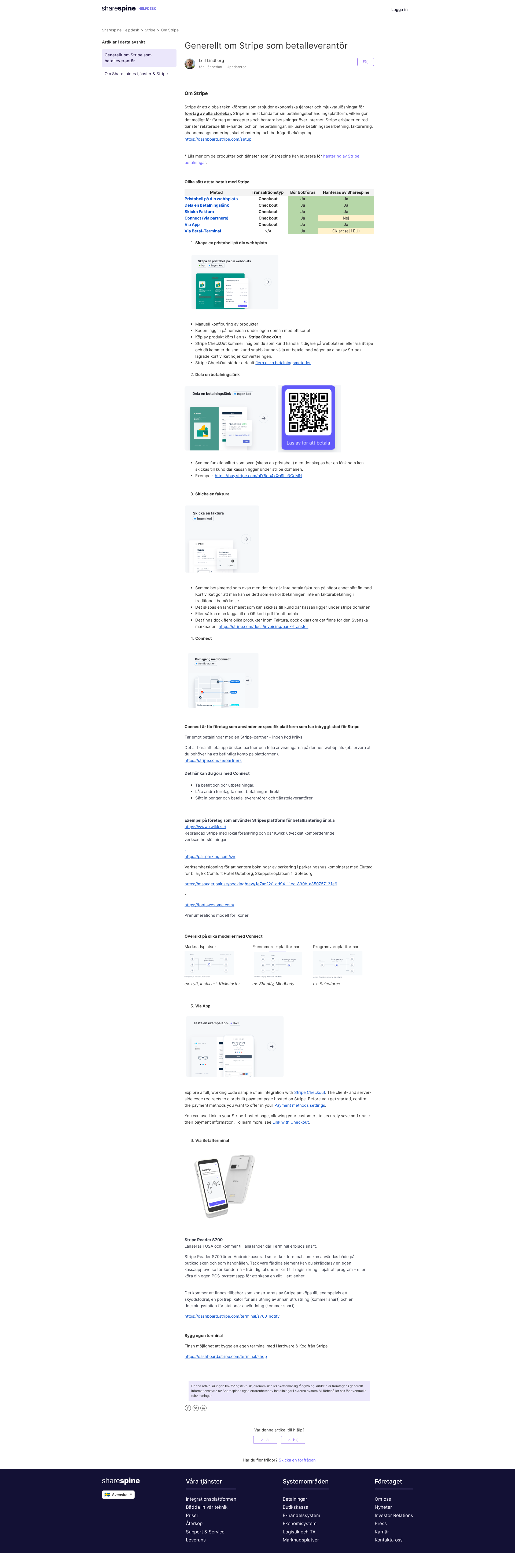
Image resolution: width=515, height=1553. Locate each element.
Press (381, 1523)
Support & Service (205, 1531)
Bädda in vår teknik (206, 1507)
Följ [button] (365, 62)
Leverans (196, 1540)
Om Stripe (170, 30)
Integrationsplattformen (211, 1499)
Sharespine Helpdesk (120, 30)
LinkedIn (203, 1408)
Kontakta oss (389, 1540)
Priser (192, 1515)
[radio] (265, 1440)
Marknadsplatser (301, 1540)
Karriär (382, 1531)
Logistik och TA (299, 1531)
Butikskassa (295, 1507)
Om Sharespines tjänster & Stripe (136, 73)
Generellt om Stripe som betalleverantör (128, 58)
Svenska (118, 1494)
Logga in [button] (399, 9)
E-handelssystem (301, 1515)
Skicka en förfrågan (297, 1460)
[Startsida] (129, 10)
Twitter (195, 1408)
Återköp (194, 1523)
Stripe (150, 30)
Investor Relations (394, 1515)
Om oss (383, 1499)
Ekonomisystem (300, 1523)
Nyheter (383, 1507)
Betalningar (295, 1499)
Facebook (188, 1408)
